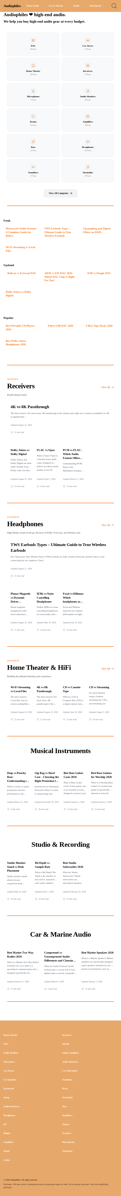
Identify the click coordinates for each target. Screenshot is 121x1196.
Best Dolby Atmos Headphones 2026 (16, 342)
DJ (5, 1124)
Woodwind (67, 1097)
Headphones (9, 1115)
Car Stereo (9, 1071)
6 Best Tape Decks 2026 (99, 325)
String (6, 1097)
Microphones (68, 1142)
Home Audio (33, 6)
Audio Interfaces (70, 1062)
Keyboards (9, 1088)
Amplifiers (8, 1142)
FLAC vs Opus (46, 450)
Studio (76, 6)
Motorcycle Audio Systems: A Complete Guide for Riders (21, 232)
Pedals (7, 1151)
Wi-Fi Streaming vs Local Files (20, 249)
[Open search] (114, 6)
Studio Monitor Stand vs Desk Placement (16, 866)
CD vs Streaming (99, 687)
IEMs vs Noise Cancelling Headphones (45, 597)
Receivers (67, 1035)
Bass (64, 1106)
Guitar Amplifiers (70, 1053)
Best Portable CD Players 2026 (20, 327)
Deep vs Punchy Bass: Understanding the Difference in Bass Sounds (18, 780)
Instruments (96, 6)
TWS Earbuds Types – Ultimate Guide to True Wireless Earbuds (57, 232)
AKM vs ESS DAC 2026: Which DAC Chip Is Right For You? (59, 277)
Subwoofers (9, 1062)
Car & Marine (56, 6)
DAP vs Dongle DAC (99, 273)
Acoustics (66, 1133)
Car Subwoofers (70, 1071)
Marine (65, 1044)
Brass (65, 1088)
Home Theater (10, 1035)
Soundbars (67, 1080)
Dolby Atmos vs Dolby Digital (18, 293)
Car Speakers (10, 1080)
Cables (7, 1160)
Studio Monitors (11, 1053)
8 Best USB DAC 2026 (60, 325)
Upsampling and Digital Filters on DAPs (96, 230)
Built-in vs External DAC (21, 273)
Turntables (67, 1151)
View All (105, 387)
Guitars (66, 1124)
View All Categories (58, 193)
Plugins (7, 1133)
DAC (6, 1044)
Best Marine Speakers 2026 (97, 952)
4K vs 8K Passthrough (30, 406)
